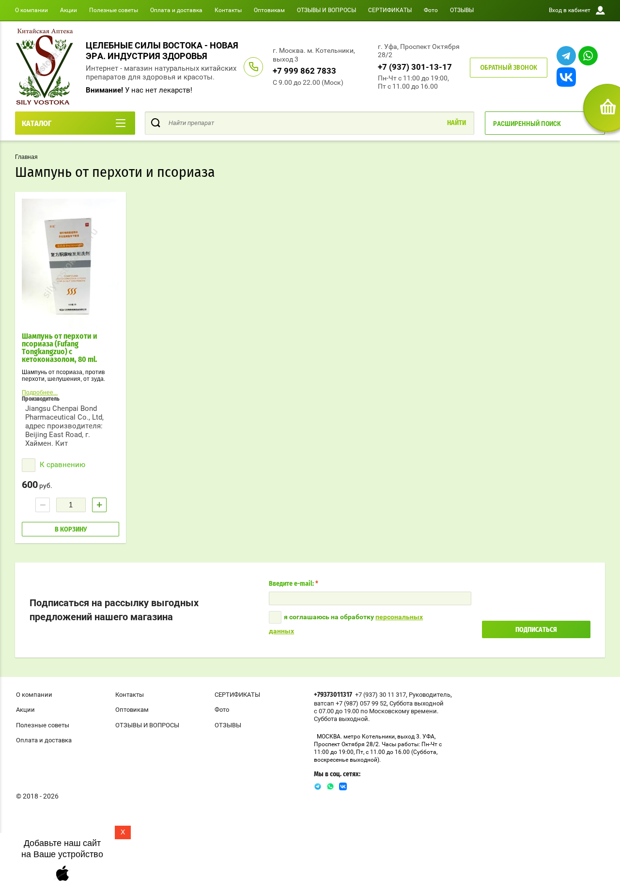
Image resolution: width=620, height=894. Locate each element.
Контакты (228, 10)
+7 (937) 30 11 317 (380, 694)
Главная (26, 157)
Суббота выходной (416, 703)
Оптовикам (269, 10)
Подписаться (536, 630)
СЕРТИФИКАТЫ (390, 10)
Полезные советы (113, 10)
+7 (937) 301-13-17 (415, 67)
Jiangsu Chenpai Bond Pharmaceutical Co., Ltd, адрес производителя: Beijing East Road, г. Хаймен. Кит (64, 426)
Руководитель (429, 694)
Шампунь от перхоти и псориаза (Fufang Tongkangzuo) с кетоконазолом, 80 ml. (60, 347)
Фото (431, 10)
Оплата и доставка (176, 10)
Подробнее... (40, 392)
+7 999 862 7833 (304, 71)
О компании (31, 10)
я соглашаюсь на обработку (346, 624)
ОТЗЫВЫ (462, 10)
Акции (68, 10)
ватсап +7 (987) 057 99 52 (350, 703)
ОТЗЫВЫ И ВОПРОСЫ (326, 10)
